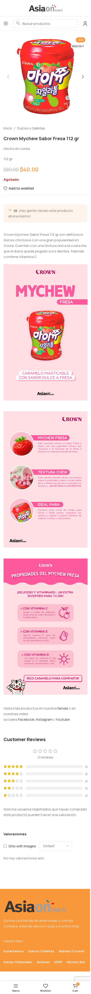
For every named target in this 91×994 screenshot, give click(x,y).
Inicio (8, 128)
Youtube (63, 719)
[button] (8, 76)
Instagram (44, 719)
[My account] (85, 23)
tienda (62, 708)
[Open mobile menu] (5, 23)
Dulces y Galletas (31, 128)
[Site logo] (45, 7)
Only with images (22, 846)
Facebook (26, 719)
